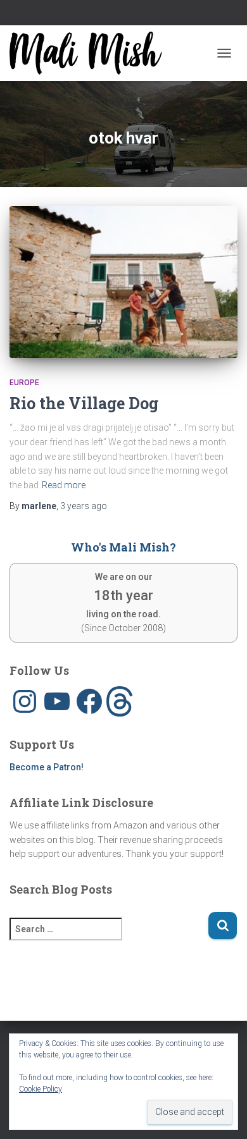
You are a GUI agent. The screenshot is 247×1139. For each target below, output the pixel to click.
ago (83, 506)
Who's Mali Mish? (123, 547)
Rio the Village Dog (84, 403)
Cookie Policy (40, 1089)
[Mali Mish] (91, 53)
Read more (64, 485)
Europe (24, 382)
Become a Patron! (47, 767)
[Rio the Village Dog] (124, 282)
